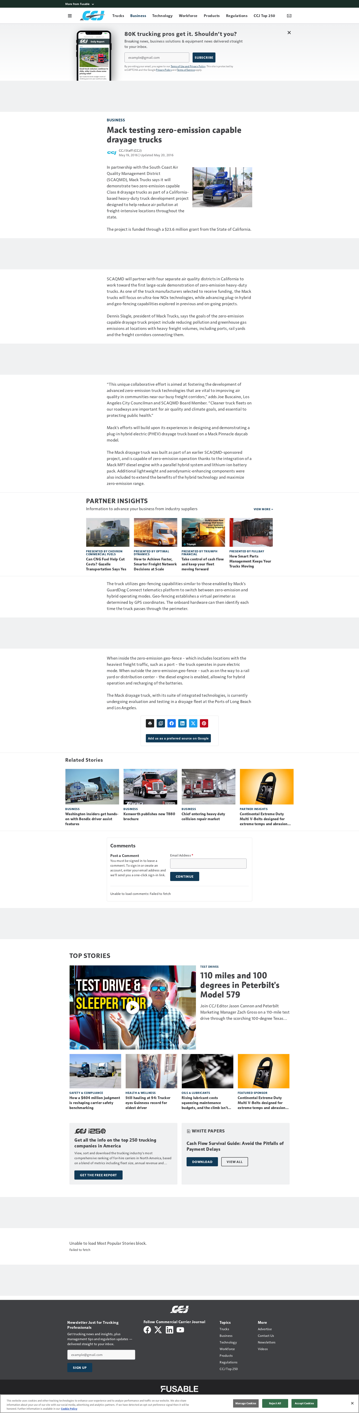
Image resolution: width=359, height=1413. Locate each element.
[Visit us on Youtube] (180, 1329)
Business (116, 119)
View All (234, 1162)
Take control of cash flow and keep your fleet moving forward (203, 564)
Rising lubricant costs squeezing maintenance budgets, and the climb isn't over (205, 1103)
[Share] (171, 723)
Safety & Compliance (86, 1093)
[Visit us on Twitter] (158, 1329)
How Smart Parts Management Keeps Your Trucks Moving (250, 561)
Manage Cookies (245, 1403)
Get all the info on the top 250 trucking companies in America (115, 1143)
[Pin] (204, 723)
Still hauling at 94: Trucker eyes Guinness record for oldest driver (147, 1103)
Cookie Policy (69, 1408)
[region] (179, 1403)
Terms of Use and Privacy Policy (188, 66)
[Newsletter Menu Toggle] (289, 15)
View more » (263, 509)
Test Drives (209, 966)
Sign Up (80, 1367)
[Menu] (69, 15)
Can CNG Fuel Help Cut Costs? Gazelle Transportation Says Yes (106, 564)
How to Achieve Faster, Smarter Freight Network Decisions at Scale (155, 564)
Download (202, 1162)
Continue (185, 876)
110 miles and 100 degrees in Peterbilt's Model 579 (239, 985)
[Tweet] (193, 723)
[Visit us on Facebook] (147, 1329)
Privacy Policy (164, 69)
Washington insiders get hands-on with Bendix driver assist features (92, 819)
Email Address (181, 855)
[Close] (352, 1403)
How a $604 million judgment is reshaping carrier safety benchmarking (94, 1103)
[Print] (150, 723)
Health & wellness (140, 1093)
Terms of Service (186, 69)
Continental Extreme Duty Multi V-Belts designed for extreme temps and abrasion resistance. (264, 819)
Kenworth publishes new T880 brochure (149, 816)
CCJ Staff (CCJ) (130, 150)
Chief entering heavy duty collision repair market (203, 816)
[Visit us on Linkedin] (169, 1329)
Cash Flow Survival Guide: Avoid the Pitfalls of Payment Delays (235, 1146)
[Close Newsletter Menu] (289, 32)
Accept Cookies (304, 1403)
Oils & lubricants (196, 1093)
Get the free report (98, 1175)
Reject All (275, 1403)
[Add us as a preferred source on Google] (161, 723)
